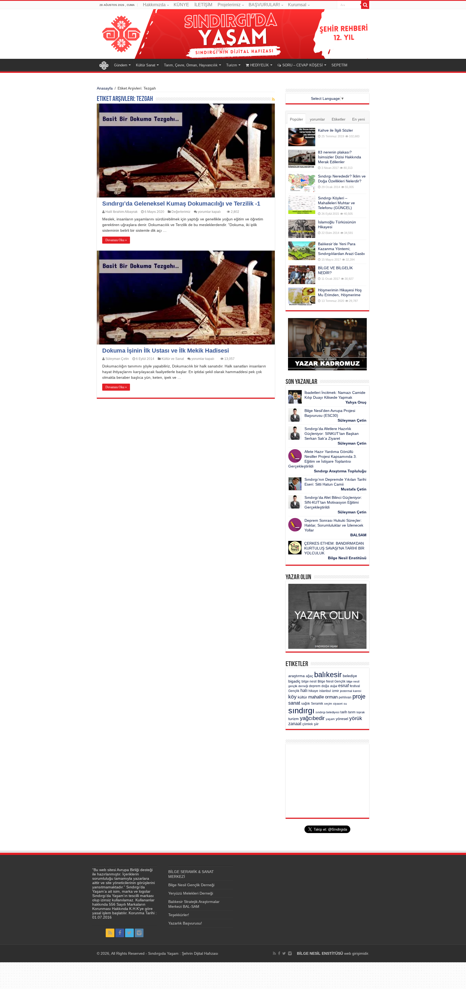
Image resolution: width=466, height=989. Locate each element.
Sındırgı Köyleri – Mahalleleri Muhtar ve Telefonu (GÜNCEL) (336, 203)
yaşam (330, 719)
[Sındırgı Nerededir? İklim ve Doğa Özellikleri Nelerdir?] (301, 183)
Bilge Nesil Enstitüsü (347, 558)
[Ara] (365, 5)
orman (331, 697)
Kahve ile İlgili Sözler (335, 130)
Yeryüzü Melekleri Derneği (190, 893)
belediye (350, 676)
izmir (335, 691)
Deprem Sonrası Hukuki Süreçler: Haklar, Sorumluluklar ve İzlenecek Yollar (333, 525)
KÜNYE (181, 4)
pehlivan (345, 697)
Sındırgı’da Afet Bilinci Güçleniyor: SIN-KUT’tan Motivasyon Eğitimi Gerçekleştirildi (333, 502)
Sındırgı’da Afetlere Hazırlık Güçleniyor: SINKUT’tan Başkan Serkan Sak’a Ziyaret (331, 434)
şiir (316, 724)
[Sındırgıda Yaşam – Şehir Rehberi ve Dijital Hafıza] (233, 34)
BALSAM (358, 535)
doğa (325, 686)
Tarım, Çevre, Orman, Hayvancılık (191, 65)
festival (355, 686)
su (345, 703)
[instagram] (139, 933)
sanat (294, 703)
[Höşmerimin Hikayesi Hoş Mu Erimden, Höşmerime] (301, 297)
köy (292, 697)
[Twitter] (129, 933)
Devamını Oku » (116, 240)
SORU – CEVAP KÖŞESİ (302, 65)
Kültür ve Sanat (173, 359)
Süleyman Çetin (117, 359)
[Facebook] (119, 933)
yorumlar (317, 119)
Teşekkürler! (178, 915)
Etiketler (338, 119)
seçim (328, 703)
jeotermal (346, 691)
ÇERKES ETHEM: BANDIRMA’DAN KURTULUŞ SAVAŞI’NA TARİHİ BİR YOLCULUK (334, 548)
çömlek (307, 724)
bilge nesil (309, 681)
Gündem (120, 65)
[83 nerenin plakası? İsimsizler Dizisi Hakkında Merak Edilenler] (301, 159)
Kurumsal (297, 4)
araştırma (296, 676)
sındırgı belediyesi (327, 712)
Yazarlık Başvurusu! (185, 923)
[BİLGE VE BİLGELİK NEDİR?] (301, 274)
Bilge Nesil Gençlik (331, 681)
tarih (343, 712)
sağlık (305, 703)
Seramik (317, 703)
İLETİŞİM (203, 4)
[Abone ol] (273, 99)
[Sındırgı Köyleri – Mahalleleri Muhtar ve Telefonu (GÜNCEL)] (301, 205)
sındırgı (301, 710)
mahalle (316, 697)
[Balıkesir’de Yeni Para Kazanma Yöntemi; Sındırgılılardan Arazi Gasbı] (301, 250)
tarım (351, 712)
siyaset (337, 703)
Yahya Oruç (355, 402)
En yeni (358, 119)
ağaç (309, 676)
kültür (302, 697)
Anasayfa (104, 64)
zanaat (294, 723)
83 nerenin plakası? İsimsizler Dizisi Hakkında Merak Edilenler (339, 157)
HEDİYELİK (259, 65)
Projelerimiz (229, 4)
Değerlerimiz (181, 212)
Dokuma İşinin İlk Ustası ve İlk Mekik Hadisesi (165, 350)
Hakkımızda (154, 4)
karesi (357, 691)
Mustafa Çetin (353, 489)
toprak (361, 712)
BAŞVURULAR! (264, 4)
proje (358, 696)
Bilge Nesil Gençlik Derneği (191, 885)
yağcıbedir (312, 718)
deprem (314, 686)
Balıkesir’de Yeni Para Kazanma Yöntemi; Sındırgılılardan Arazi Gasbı (341, 249)
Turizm (231, 65)
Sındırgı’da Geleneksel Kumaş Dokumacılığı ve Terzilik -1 (181, 203)
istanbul (325, 691)
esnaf (343, 685)
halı (303, 690)
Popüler (296, 119)
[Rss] (110, 933)
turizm (293, 719)
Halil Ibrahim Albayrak (121, 212)
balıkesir (328, 675)
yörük (355, 718)
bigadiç (294, 681)
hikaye (313, 691)
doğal (333, 686)
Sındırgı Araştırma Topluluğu (340, 471)
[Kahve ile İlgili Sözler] (301, 137)
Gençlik (293, 691)
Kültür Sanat (145, 65)
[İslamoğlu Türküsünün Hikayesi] (301, 229)
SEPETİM (339, 65)
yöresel (342, 719)
